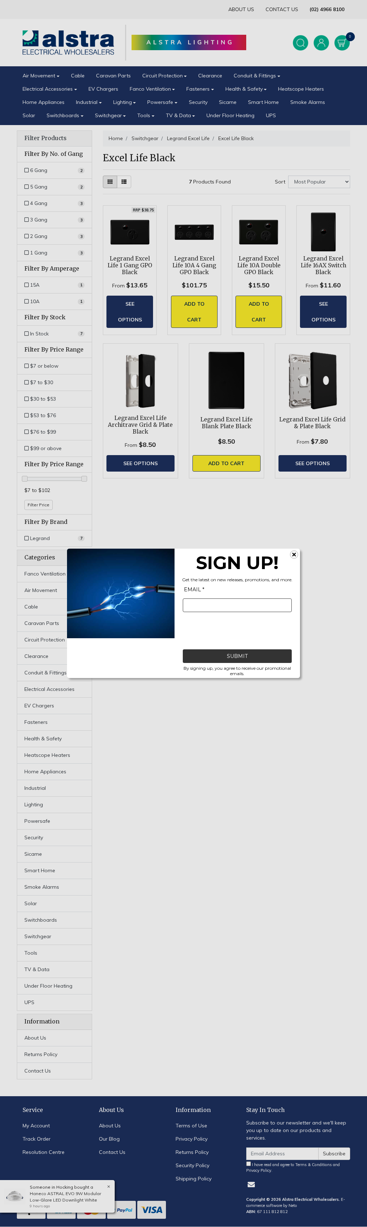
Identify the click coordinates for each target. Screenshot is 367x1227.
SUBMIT (237, 656)
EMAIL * (194, 590)
